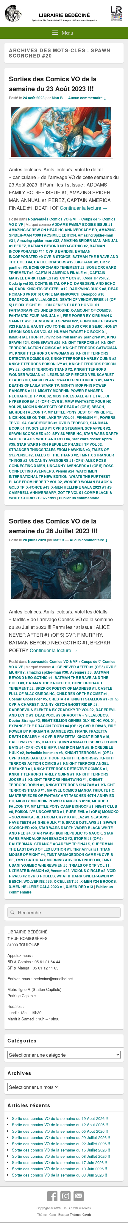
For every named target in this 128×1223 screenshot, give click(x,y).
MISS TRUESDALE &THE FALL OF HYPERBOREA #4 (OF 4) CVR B (59, 398)
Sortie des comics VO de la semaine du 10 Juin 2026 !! (59, 1168)
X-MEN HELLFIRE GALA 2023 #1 (36, 886)
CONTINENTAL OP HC (53, 283)
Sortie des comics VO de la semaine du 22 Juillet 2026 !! (61, 1143)
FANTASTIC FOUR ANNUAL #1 (35, 315)
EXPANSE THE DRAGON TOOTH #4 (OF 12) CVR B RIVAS (57, 725)
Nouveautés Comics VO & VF (52, 219)
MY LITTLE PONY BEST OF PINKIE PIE (80, 412)
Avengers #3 (81, 672)
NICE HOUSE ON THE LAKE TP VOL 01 (42, 417)
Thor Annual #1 (86, 849)
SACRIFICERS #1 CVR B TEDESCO (58, 422)
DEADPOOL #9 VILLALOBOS (33, 299)
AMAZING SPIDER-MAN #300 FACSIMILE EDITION (62, 232)
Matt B (57, 97)
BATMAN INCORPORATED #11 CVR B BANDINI (57, 248)
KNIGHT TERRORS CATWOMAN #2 (44, 353)
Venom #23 (60, 870)
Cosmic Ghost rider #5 (28, 699)
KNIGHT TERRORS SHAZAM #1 (72, 784)
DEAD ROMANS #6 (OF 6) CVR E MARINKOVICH (63, 291)
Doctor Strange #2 (24, 720)
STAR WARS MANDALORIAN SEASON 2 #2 (61, 835)
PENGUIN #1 (87, 417)
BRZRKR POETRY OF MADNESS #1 (65, 688)
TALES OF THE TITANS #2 (56, 455)
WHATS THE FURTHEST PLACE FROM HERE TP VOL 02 (59, 479)
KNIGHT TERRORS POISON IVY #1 (38, 363)
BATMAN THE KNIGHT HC (48, 683)
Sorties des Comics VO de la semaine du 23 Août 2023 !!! (52, 83)
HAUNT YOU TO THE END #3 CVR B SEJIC (67, 326)
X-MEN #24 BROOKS (98, 881)
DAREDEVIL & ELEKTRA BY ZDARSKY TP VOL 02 (51, 709)
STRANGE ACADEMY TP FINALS (62, 843)
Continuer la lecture (83, 207)
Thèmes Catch (80, 1215)
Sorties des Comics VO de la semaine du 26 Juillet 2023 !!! (53, 525)
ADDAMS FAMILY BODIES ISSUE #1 (82, 224)
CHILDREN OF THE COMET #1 (82, 693)
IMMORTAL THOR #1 (26, 337)
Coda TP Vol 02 (96, 278)
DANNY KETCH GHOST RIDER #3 (69, 704)
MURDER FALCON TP (27, 412)
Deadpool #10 (92, 294)
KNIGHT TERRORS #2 (80, 758)
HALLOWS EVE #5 (24, 742)
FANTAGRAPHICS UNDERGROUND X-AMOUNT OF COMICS (60, 310)
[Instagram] (65, 1196)
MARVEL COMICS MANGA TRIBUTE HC (80, 790)
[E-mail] (79, 1196)
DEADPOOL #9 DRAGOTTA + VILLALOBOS (71, 715)
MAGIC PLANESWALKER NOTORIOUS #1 (67, 380)
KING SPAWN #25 (45, 342)
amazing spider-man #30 (47, 672)
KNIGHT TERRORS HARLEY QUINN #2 (83, 358)
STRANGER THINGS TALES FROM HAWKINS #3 (49, 449)
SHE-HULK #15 (51, 822)
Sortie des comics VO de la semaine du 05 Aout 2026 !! (60, 1131)
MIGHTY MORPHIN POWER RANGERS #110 (53, 801)
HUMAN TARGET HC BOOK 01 (80, 331)
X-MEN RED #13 (79, 886)
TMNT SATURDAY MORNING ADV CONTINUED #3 (57, 860)
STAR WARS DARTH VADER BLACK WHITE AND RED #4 (63, 436)
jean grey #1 (94, 337)
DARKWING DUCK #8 (87, 288)
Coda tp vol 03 (21, 283)
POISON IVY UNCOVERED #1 (39, 811)
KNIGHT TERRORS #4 (80, 342)
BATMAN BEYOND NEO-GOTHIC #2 (58, 245)
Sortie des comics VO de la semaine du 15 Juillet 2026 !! (61, 1150)
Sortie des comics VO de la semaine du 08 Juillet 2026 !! (61, 1156)
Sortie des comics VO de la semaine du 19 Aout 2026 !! (60, 1118)
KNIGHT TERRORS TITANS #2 (46, 369)
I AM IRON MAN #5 (73, 747)
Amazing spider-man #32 (38, 240)
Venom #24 (65, 471)
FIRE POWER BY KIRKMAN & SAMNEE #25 (62, 728)
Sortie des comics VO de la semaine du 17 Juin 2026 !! (59, 1162)
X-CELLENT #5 (66, 881)
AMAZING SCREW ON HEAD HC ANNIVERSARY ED (53, 229)
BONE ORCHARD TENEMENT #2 (57, 267)
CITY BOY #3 (71, 278)
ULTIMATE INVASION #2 (29, 870)
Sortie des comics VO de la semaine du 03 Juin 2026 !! (59, 1175)
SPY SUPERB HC (67, 433)
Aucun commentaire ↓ (87, 97)
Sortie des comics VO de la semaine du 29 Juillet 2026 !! (61, 1137)
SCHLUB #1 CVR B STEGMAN (57, 428)
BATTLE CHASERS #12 (54, 262)
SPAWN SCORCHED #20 (30, 433)
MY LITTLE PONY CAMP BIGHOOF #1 (62, 806)
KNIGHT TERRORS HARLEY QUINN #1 (41, 774)
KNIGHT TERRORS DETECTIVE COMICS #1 (70, 768)
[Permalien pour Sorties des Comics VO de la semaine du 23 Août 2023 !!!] (61, 161)
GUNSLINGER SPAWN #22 (55, 321)
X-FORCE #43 (37, 487)
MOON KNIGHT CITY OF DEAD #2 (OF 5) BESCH (63, 406)
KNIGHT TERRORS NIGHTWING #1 (57, 779)
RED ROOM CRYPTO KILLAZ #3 (62, 817)
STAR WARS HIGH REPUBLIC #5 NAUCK (67, 833)
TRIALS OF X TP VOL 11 (89, 865)
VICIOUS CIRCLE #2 (88, 870)
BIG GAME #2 (86, 262)
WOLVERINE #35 (38, 881)
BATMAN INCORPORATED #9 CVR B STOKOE (49, 253)
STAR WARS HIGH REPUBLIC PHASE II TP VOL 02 (59, 444)
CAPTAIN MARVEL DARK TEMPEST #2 (57, 275)
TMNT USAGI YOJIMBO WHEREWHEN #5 (60, 862)
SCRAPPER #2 (97, 428)
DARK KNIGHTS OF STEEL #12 (41, 288)
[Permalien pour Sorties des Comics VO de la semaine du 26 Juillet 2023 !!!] (61, 603)
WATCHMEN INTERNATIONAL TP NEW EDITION (53, 473)
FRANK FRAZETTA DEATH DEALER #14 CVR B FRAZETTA (58, 733)
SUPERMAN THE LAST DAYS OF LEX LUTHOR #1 (61, 846)
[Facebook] (52, 1196)
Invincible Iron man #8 (44, 752)
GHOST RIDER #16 (93, 736)
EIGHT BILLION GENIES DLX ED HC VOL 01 (62, 304)
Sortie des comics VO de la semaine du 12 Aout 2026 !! (60, 1124)
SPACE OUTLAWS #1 (84, 822)
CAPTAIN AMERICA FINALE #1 (61, 272)
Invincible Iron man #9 (64, 337)
